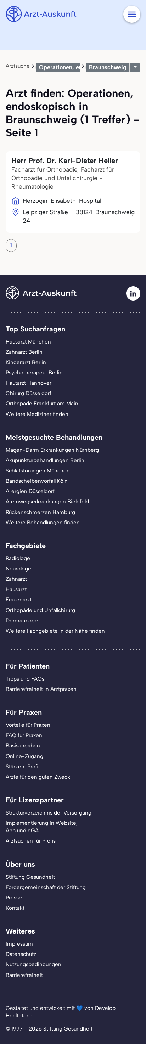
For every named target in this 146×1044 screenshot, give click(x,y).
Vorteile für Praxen (28, 725)
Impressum (19, 944)
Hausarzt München (28, 342)
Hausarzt (16, 589)
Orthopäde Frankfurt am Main (42, 403)
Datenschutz (21, 954)
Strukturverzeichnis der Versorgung (48, 813)
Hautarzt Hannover (28, 383)
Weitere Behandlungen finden (43, 522)
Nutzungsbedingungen (33, 964)
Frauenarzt (19, 599)
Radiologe (18, 558)
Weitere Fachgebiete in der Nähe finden (55, 631)
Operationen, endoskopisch (75, 67)
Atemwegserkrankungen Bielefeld (47, 501)
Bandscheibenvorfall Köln (37, 481)
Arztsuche (18, 66)
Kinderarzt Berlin (26, 362)
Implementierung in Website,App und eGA (42, 827)
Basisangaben (23, 745)
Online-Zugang (24, 756)
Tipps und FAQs (25, 679)
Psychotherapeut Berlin (34, 372)
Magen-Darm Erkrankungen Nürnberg (52, 450)
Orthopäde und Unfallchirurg (40, 610)
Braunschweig (108, 67)
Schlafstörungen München (38, 470)
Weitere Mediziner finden (37, 414)
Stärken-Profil (22, 766)
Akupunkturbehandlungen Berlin (45, 460)
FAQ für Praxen (24, 735)
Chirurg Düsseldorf (28, 393)
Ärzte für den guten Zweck (38, 777)
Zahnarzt (16, 579)
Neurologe (18, 569)
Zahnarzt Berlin (24, 352)
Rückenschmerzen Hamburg (40, 512)
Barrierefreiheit (24, 975)
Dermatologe (22, 620)
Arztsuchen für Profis (31, 841)
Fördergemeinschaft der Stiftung (46, 887)
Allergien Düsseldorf (30, 491)
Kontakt (15, 908)
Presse (14, 897)
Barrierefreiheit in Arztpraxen (41, 689)
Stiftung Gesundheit (30, 877)
